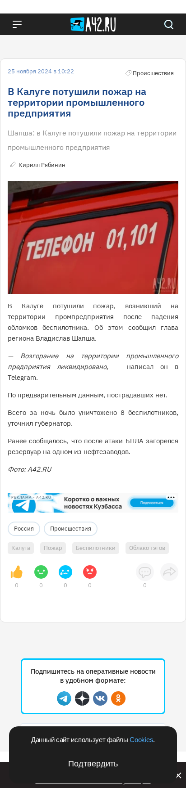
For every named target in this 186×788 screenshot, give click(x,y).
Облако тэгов (147, 548)
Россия (24, 528)
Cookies (141, 739)
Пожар (53, 548)
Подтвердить (93, 763)
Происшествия (70, 528)
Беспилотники (96, 548)
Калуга (20, 548)
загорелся (162, 441)
